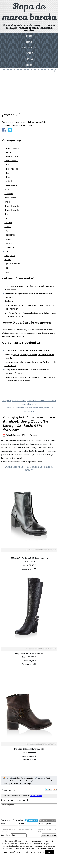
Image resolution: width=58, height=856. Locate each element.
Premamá (29, 59)
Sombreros (8, 242)
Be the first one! (36, 796)
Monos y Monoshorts (11, 205)
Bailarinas (7, 152)
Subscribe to (6, 835)
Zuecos (6, 271)
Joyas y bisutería (10, 197)
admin (35, 435)
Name (3, 824)
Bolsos (6, 164)
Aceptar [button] (49, 852)
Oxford (6, 218)
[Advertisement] (22, 92)
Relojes (6, 230)
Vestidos (7, 259)
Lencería (29, 53)
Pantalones (8, 222)
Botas (6, 172)
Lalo (5, 350)
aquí (42, 852)
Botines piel (16, 781)
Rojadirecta (9, 301)
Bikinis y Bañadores (11, 160)
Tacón (6, 251)
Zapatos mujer (25, 784)
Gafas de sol (8, 193)
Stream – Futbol (10, 247)
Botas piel (7, 781)
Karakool (35, 781)
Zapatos (29, 65)
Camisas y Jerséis (10, 185)
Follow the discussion (55, 789)
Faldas (6, 189)
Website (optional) (45, 824)
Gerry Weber (26, 781)
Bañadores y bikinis (11, 156)
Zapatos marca (13, 784)
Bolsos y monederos (11, 168)
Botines (7, 176)
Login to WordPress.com (47, 820)
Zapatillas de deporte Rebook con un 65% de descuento (30, 350)
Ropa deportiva (29, 47)
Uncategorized (9, 255)
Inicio (29, 35)
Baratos (48, 778)
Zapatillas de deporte (12, 263)
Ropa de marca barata (29, 11)
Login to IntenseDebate (31, 820)
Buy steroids (8, 181)
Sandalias (7, 238)
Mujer (29, 41)
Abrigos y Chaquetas (11, 148)
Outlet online (45, 781)
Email (21, 824)
